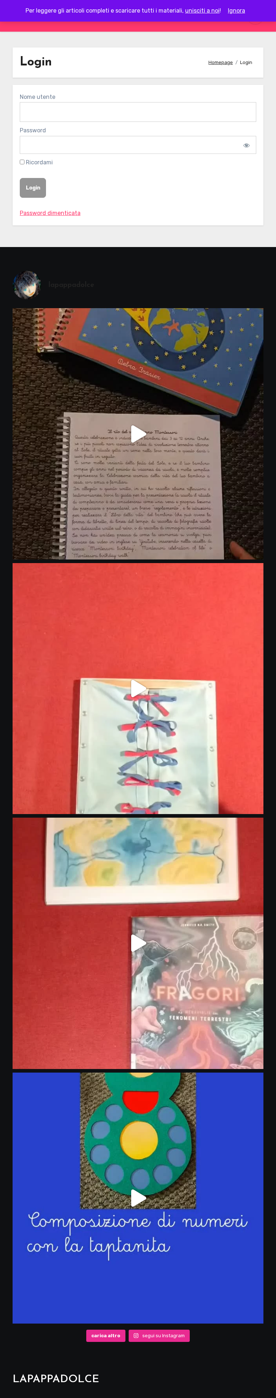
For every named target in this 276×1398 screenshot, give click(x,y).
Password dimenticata (50, 213)
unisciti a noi (202, 10)
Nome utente (37, 96)
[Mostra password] (246, 145)
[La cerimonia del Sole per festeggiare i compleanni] (138, 433)
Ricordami (38, 162)
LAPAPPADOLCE (56, 1379)
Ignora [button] (236, 10)
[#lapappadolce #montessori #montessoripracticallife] (138, 688)
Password (33, 130)
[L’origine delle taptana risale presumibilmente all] (138, 1198)
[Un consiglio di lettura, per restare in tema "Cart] (138, 943)
